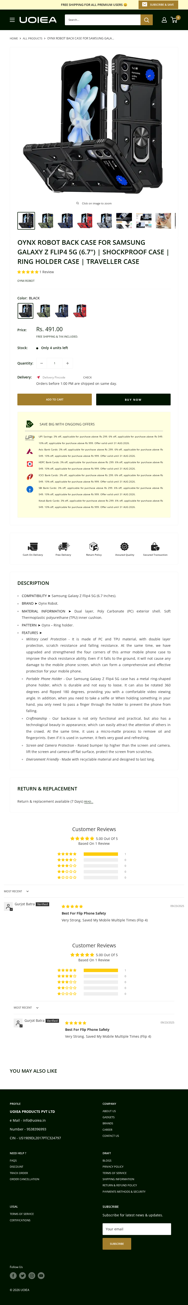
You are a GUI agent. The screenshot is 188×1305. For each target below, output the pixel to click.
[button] (28, 272)
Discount (16, 1166)
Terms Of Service (22, 1214)
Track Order (19, 1173)
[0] (174, 20)
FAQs (13, 1160)
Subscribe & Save (162, 4)
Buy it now (133, 399)
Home (14, 38)
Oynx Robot (26, 280)
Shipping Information (118, 1179)
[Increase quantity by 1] (67, 363)
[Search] (147, 19)
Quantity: (25, 363)
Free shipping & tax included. (57, 336)
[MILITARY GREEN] (43, 311)
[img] (72, 906)
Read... (88, 801)
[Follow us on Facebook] (13, 1275)
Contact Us (111, 1136)
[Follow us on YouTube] (41, 1275)
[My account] (164, 20)
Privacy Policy (113, 1166)
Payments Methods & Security (124, 1191)
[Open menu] (12, 20)
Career (107, 1129)
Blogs (107, 1160)
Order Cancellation (24, 1179)
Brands (108, 1123)
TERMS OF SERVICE (115, 1173)
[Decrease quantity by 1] (41, 363)
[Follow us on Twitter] (22, 1275)
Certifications (20, 1220)
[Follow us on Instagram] (31, 1275)
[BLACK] (25, 311)
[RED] (80, 311)
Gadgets (109, 1117)
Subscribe (117, 1244)
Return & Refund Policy (120, 1185)
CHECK (87, 377)
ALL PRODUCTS (32, 38)
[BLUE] (62, 311)
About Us (109, 1111)
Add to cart (54, 399)
